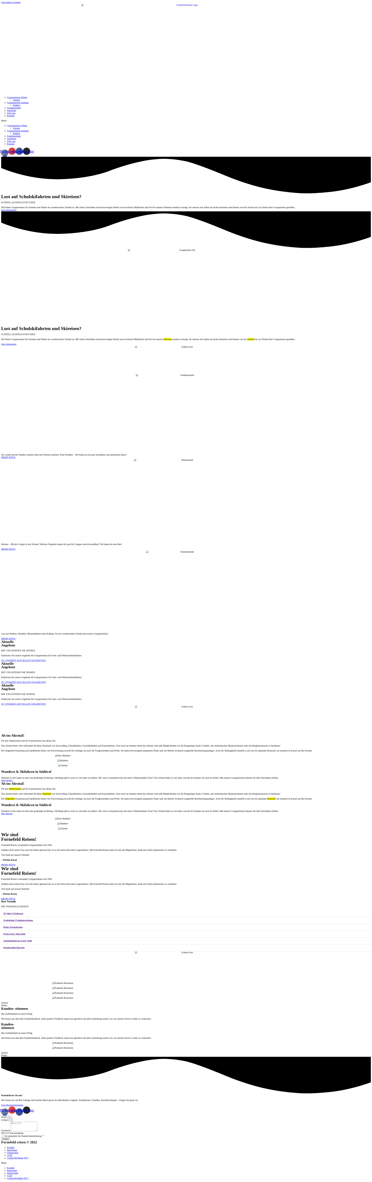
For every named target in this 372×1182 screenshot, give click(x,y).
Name (4, 1117)
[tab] (186, 913)
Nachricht (6, 1130)
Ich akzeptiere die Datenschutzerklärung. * (24, 1136)
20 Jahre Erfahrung (13, 913)
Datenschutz (12, 1152)
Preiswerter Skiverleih (14, 934)
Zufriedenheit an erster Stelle (17, 941)
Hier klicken (6, 780)
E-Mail (4, 1120)
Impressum (12, 1150)
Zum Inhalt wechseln (10, 2)
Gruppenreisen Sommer (18, 102)
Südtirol (16, 105)
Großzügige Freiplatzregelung (18, 920)
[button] (186, 120)
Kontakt (10, 115)
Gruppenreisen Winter (17, 97)
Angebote (11, 110)
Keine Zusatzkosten (13, 927)
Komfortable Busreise (14, 947)
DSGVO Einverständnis (12, 1133)
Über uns (11, 113)
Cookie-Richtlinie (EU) (17, 1158)
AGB (9, 1155)
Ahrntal (16, 100)
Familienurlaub (14, 108)
